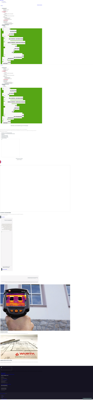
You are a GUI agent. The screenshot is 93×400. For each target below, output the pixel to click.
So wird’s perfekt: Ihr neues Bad (9, 13)
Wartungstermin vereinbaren (8, 83)
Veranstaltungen (6, 70)
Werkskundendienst (5, 24)
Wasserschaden (6, 21)
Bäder (4, 12)
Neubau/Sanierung (6, 79)
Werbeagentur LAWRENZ (2, 393)
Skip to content (1, 0)
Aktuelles (5, 10)
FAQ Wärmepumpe (7, 18)
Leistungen (4, 11)
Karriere (3, 25)
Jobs (4, 85)
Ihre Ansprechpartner (6, 9)
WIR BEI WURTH (4, 8)
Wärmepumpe (5, 17)
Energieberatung (6, 20)
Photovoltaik (5, 81)
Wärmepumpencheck (7, 77)
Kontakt (5, 63)
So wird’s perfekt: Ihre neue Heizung (15, 42)
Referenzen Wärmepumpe (8, 19)
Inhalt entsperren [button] (3, 373)
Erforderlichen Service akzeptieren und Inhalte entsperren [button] (7, 374)
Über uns (5, 68)
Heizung (5, 14)
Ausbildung (5, 26)
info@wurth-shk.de (5, 379)
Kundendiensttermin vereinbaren (8, 22)
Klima (4, 16)
